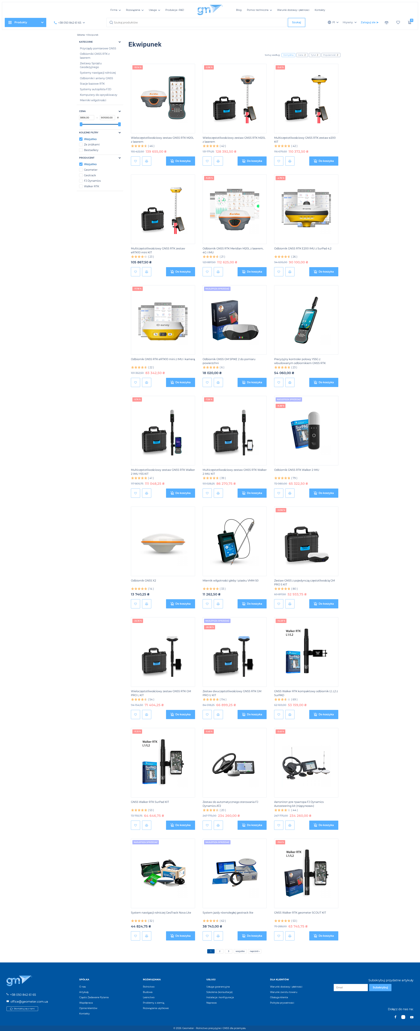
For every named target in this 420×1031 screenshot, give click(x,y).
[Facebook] (395, 1018)
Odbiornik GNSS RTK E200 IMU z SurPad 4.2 (302, 248)
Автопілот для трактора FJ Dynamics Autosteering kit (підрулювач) (299, 803)
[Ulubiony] (135, 161)
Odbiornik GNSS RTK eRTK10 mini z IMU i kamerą (163, 359)
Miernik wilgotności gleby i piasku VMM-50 (231, 580)
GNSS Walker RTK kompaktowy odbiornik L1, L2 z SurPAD (306, 693)
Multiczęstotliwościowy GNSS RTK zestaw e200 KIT (305, 139)
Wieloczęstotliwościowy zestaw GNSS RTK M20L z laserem (162, 139)
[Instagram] (403, 1018)
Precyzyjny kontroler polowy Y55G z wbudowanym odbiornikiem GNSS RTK (300, 361)
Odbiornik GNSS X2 (143, 580)
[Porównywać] (146, 161)
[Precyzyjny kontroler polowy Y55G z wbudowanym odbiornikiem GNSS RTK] (306, 320)
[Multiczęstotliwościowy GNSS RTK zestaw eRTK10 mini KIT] (163, 209)
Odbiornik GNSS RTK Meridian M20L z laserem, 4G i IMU (233, 250)
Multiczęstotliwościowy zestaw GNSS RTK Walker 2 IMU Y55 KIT (163, 471)
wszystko (240, 951)
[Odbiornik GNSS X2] (163, 541)
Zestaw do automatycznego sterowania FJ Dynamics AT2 (230, 803)
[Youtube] (411, 1018)
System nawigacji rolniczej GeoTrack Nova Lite (161, 912)
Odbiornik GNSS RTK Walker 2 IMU (296, 469)
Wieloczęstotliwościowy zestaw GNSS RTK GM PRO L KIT (161, 693)
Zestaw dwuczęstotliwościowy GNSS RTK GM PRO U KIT (232, 693)
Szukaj (296, 22)
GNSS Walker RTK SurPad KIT (150, 802)
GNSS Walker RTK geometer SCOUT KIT (300, 912)
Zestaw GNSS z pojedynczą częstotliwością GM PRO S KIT (304, 582)
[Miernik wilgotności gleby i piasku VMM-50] (235, 541)
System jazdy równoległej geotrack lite (228, 912)
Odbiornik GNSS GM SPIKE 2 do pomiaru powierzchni (229, 361)
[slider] (81, 124)
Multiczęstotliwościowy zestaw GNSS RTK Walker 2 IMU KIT (235, 471)
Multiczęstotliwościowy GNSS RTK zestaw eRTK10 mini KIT (158, 250)
